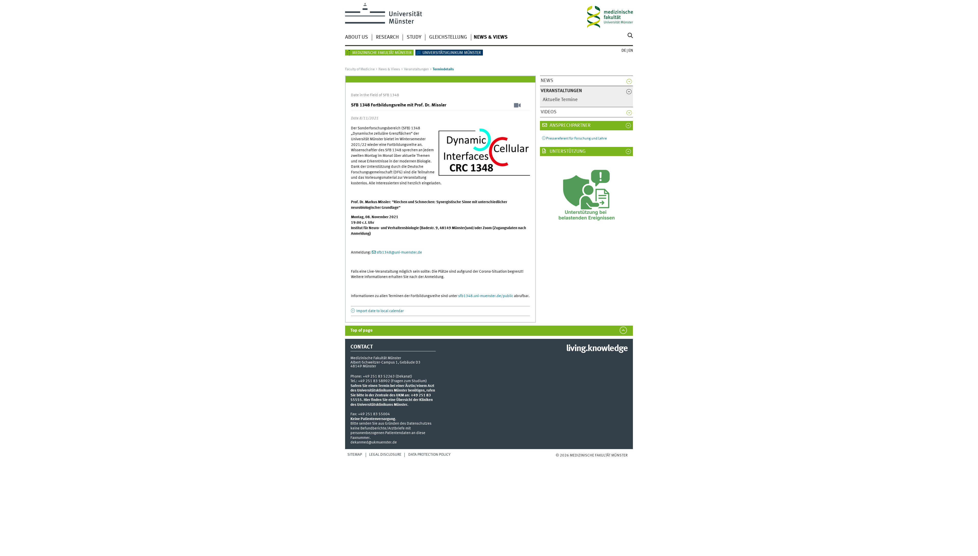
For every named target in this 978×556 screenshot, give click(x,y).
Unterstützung (567, 151)
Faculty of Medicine (360, 69)
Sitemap (354, 455)
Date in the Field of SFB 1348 (375, 95)
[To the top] (561, 460)
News (547, 80)
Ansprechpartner (570, 125)
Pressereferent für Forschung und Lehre (576, 138)
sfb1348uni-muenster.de (399, 253)
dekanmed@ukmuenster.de (373, 442)
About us (356, 37)
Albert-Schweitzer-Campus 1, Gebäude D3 (385, 362)
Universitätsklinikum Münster (452, 53)
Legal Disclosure (385, 455)
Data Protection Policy (429, 455)
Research (387, 37)
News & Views (491, 37)
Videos (548, 112)
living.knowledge (597, 348)
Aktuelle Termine (560, 100)
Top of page (361, 330)
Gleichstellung (448, 37)
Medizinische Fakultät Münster (382, 53)
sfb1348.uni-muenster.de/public (485, 296)
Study (414, 37)
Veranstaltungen (416, 69)
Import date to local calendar (380, 311)
